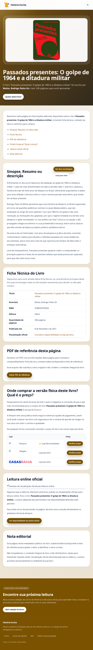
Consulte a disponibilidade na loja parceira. (54, 334)
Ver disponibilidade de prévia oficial (24, 521)
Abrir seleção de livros (14, 609)
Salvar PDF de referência (19, 375)
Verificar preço (75, 443)
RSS (32, 636)
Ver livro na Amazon (63, 169)
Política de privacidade (47, 636)
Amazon (37, 409)
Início (6, 636)
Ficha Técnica (16, 134)
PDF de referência (18, 139)
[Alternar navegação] (87, 4)
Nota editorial (16, 154)
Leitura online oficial (19, 149)
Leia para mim (61, 175)
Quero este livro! (13, 96)
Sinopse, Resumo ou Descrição (24, 129)
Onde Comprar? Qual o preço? (24, 144)
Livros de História (20, 636)
